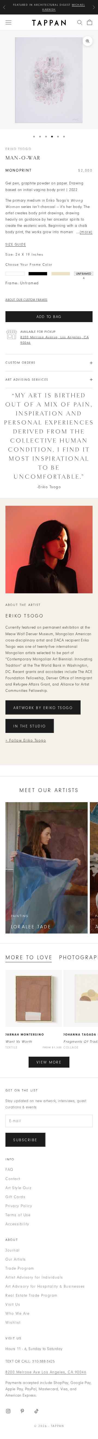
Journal (12, 1250)
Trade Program (19, 1268)
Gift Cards (15, 1197)
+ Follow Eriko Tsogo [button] (25, 740)
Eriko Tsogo (18, 149)
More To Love (29, 957)
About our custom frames (26, 300)
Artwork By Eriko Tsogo (43, 708)
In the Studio (29, 726)
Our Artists (15, 1259)
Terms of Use (17, 1215)
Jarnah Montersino (24, 1034)
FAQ (9, 1169)
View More (49, 1062)
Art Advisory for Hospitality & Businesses (45, 1286)
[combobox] (80, 22)
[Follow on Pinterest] (22, 1411)
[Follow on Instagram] (8, 1411)
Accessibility (17, 1224)
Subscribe (25, 1140)
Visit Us (12, 1304)
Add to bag (49, 316)
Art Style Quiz (18, 1188)
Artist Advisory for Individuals (34, 1277)
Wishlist (12, 1322)
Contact (12, 1179)
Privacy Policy (18, 1206)
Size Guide (15, 244)
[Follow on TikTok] (36, 1411)
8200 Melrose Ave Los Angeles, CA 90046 (45, 1372)
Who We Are (17, 1313)
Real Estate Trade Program (31, 1295)
